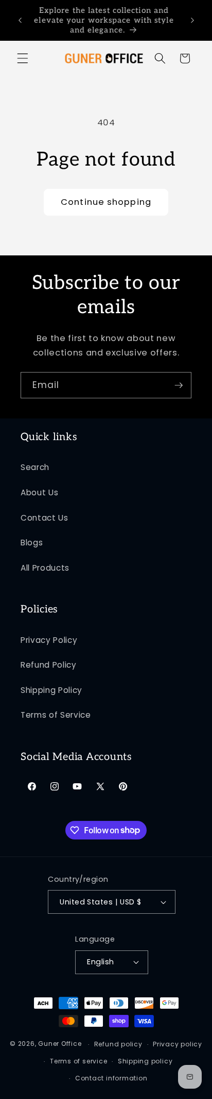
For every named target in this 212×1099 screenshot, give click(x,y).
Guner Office (59, 1044)
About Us (39, 492)
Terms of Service (56, 714)
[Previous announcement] (20, 20)
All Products (45, 567)
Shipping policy (145, 1061)
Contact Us (44, 517)
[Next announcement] (192, 20)
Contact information (111, 1078)
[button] (22, 58)
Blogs (32, 542)
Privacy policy (177, 1044)
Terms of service (78, 1061)
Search (35, 467)
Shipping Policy (51, 690)
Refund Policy (49, 664)
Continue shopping (106, 202)
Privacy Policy (49, 640)
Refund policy (118, 1044)
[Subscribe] (178, 385)
